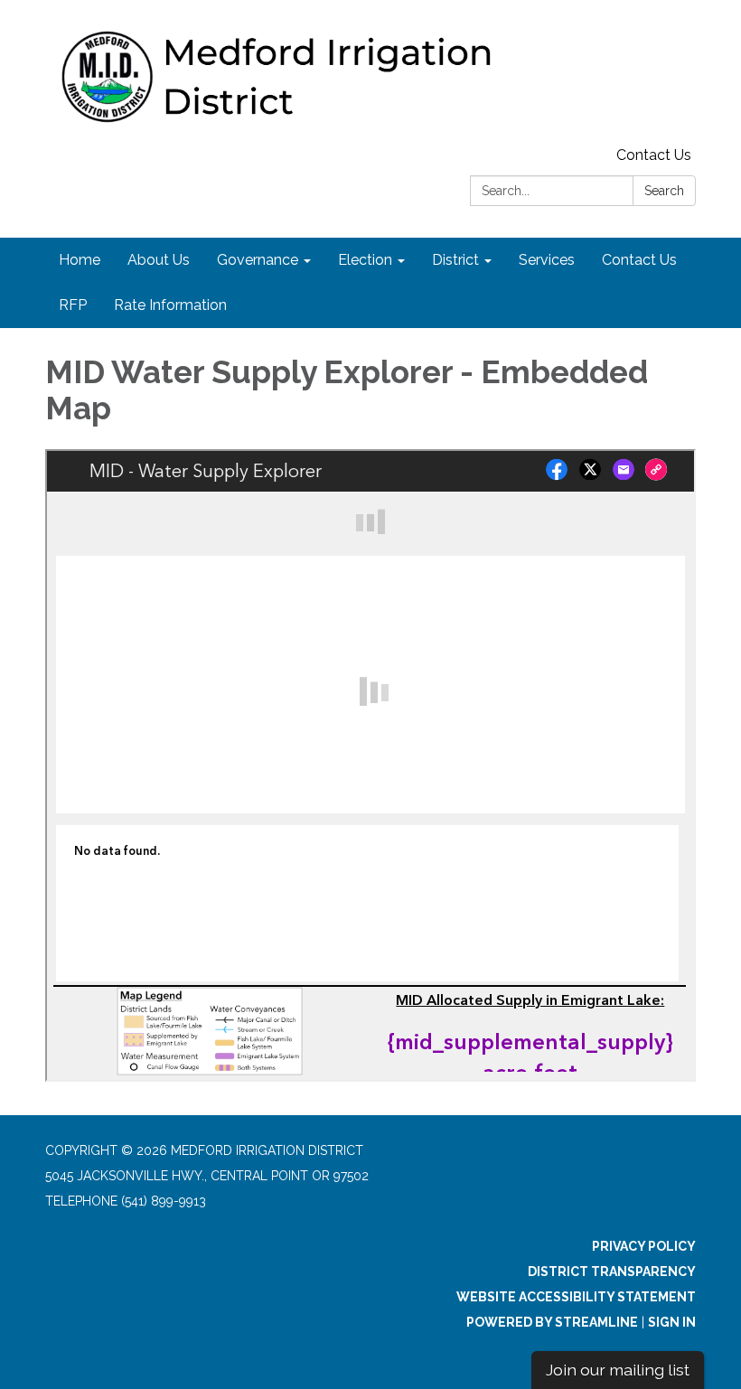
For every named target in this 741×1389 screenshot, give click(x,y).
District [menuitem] (455, 259)
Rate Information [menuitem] (170, 305)
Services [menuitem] (547, 259)
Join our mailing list (617, 1369)
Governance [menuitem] (257, 259)
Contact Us (653, 155)
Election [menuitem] (365, 259)
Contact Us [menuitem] (639, 259)
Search (664, 190)
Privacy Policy (644, 1246)
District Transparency (612, 1271)
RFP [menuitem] (73, 305)
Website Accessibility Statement (576, 1297)
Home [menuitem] (79, 259)
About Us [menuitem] (158, 259)
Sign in (672, 1322)
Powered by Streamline (552, 1322)
